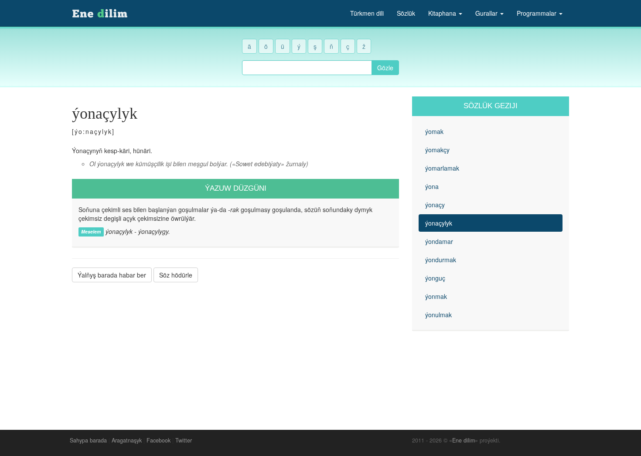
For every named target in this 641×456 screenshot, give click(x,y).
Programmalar (537, 13)
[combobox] (307, 67)
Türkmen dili (367, 13)
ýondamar (439, 241)
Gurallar (487, 13)
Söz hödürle (175, 275)
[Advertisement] (235, 349)
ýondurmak (440, 259)
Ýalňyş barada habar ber (112, 275)
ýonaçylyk (438, 223)
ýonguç (435, 278)
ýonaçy (435, 204)
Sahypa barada (88, 440)
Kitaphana (443, 13)
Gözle (385, 67)
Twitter (183, 440)
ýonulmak (438, 314)
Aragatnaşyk (127, 440)
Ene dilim (463, 440)
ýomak (434, 131)
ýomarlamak (442, 168)
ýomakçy (437, 149)
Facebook (158, 440)
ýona (432, 186)
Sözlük (406, 13)
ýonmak (436, 296)
